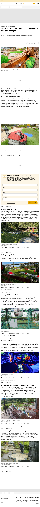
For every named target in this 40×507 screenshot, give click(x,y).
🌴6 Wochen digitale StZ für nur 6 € (20, 0)
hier (10, 206)
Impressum (37, 501)
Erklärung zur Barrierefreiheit (20, 501)
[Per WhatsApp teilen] (34, 43)
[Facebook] (22, 497)
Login (38, 3)
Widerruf (37, 503)
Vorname (3, 187)
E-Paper (5, 3)
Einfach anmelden (33, 202)
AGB (27, 500)
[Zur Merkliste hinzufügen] (38, 43)
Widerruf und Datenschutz (11, 203)
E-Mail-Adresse (4, 197)
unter (11, 428)
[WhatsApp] (18, 497)
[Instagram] (16, 497)
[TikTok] (20, 497)
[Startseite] (3, 493)
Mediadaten (36, 500)
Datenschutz (31, 500)
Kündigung (28, 501)
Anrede (3, 182)
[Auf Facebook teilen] (30, 43)
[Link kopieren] (27, 43)
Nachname (4, 192)
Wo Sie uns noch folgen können (33, 497)
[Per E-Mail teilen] (32, 43)
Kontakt (32, 501)
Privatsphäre (19, 500)
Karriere (24, 500)
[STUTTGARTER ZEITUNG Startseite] (20, 3)
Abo (33, 3)
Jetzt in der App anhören (7, 43)
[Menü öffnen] (1, 4)
